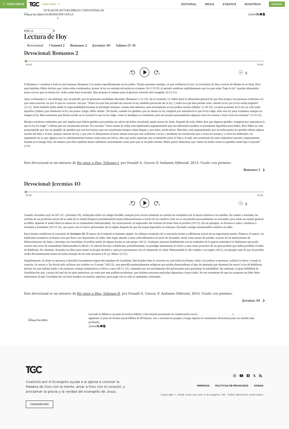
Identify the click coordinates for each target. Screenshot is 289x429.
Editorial (189, 4)
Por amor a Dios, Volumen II (98, 293)
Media (209, 4)
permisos (203, 385)
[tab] (35, 46)
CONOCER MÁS (39, 404)
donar (258, 385)
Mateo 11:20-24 (202, 107)
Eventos (229, 4)
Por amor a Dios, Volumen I (98, 162)
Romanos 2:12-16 (137, 99)
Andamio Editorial (244, 314)
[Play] (144, 72)
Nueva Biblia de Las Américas (215, 314)
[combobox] (241, 72)
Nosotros (253, 4)
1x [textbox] (241, 72)
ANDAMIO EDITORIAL (72, 18)
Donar (276, 4)
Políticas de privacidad (232, 385)
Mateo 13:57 (118, 254)
